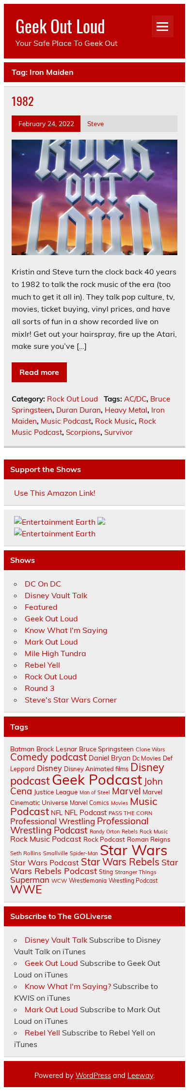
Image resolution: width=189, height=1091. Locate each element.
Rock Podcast (104, 839)
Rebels (130, 831)
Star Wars (134, 850)
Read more (39, 372)
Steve (95, 123)
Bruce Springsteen (106, 749)
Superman (29, 880)
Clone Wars (150, 749)
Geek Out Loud (60, 25)
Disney (49, 768)
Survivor (118, 432)
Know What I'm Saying (66, 630)
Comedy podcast (48, 757)
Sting (106, 872)
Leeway (140, 1075)
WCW (59, 880)
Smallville (55, 853)
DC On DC (43, 584)
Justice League (56, 792)
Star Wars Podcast (44, 862)
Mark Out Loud (51, 641)
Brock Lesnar (56, 749)
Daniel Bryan (109, 758)
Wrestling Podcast (133, 880)
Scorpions (83, 432)
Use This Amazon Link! (54, 493)
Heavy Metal (126, 410)
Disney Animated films (96, 769)
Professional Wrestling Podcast (79, 825)
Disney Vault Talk (56, 595)
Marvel (126, 791)
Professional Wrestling (52, 821)
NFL (57, 813)
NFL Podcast (85, 812)
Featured (41, 607)
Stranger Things (136, 872)
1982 (22, 100)
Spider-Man (84, 853)
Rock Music (115, 421)
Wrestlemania (88, 880)
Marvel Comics (89, 802)
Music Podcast (66, 421)
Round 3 (40, 688)
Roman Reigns (149, 839)
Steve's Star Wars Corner (71, 699)
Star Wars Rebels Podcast (94, 866)
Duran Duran (78, 410)
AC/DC (135, 398)
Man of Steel (94, 792)
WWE (26, 889)
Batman (22, 749)
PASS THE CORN (130, 813)
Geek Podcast (97, 779)
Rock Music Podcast (45, 839)
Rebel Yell (42, 665)
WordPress (93, 1075)
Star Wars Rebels (120, 862)
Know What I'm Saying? (68, 986)
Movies (119, 803)
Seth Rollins (25, 853)
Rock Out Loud (72, 398)
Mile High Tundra (55, 653)
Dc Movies (146, 758)
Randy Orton (105, 831)
